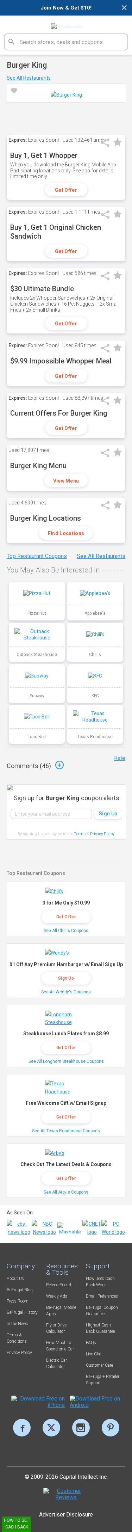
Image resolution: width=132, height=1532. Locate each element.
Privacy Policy (102, 834)
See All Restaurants (29, 78)
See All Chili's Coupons (66, 930)
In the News (17, 1323)
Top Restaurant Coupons (37, 556)
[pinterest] (110, 1427)
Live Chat (94, 1354)
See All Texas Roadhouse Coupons (66, 1130)
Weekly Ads (56, 1296)
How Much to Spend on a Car (60, 1346)
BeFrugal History (22, 1312)
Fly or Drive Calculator (56, 1328)
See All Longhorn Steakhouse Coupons (66, 1061)
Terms (80, 834)
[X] (51, 1427)
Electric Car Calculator (56, 1363)
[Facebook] (22, 1427)
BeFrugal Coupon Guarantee (102, 1310)
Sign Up (66, 978)
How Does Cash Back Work (100, 1281)
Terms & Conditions (17, 1338)
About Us (15, 1278)
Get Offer (66, 190)
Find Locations (66, 533)
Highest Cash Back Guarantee (100, 1328)
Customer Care (99, 1365)
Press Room (18, 1301)
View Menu (66, 481)
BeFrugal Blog (20, 1289)
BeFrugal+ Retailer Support (102, 1379)
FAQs (91, 1342)
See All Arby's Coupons (66, 1192)
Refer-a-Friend (58, 1284)
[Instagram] (81, 1427)
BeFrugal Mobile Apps (61, 1310)
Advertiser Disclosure (66, 1514)
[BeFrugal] (66, 24)
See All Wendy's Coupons (66, 991)
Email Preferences (102, 1296)
